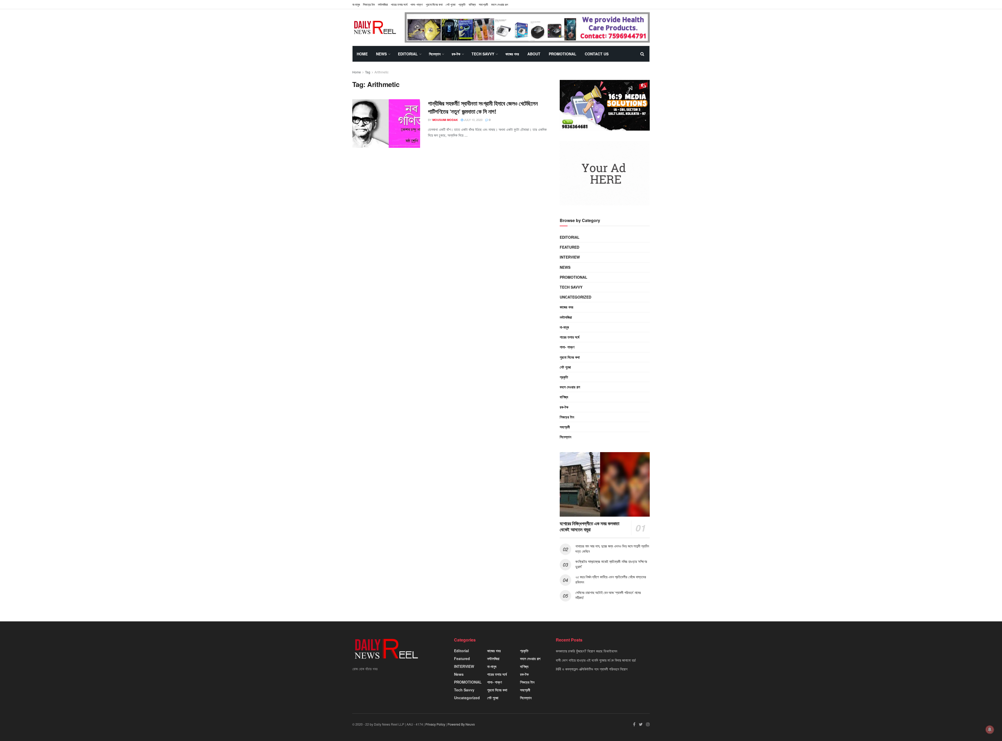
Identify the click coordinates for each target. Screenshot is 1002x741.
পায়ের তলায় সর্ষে (399, 4)
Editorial (408, 53)
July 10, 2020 (472, 120)
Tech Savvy (483, 53)
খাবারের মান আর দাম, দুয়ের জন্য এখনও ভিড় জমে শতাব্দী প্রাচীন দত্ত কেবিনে (612, 548)
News (381, 53)
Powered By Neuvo (461, 724)
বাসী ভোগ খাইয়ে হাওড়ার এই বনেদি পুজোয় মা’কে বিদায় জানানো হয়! (596, 660)
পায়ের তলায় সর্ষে (569, 337)
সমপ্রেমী (483, 4)
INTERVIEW (570, 257)
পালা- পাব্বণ (416, 4)
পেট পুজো (450, 4)
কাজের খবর (512, 53)
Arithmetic (381, 72)
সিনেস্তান (434, 53)
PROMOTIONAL (562, 53)
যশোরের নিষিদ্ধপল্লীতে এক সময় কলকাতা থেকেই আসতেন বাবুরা (589, 526)
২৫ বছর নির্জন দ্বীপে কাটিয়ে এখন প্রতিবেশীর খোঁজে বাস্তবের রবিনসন (610, 579)
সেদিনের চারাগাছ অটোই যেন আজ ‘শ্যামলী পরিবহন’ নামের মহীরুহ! (608, 595)
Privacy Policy (435, 724)
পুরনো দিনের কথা (434, 4)
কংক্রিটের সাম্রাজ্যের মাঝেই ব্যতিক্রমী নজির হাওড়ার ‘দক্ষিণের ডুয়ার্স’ (611, 564)
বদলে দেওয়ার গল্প (499, 4)
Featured (569, 247)
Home (362, 53)
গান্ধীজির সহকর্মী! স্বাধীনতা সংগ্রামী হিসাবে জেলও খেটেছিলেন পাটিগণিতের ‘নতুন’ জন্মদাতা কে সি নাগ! (483, 107)
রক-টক (456, 53)
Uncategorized (575, 297)
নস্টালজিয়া (383, 4)
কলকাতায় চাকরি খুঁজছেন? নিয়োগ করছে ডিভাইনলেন (586, 651)
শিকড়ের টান (369, 4)
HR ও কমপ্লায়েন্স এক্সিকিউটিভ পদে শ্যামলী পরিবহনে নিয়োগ (592, 669)
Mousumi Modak (445, 120)
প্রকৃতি (462, 4)
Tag (367, 72)
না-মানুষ (356, 4)
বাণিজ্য (472, 4)
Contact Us (597, 53)
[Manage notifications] (990, 729)
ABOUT (533, 53)
